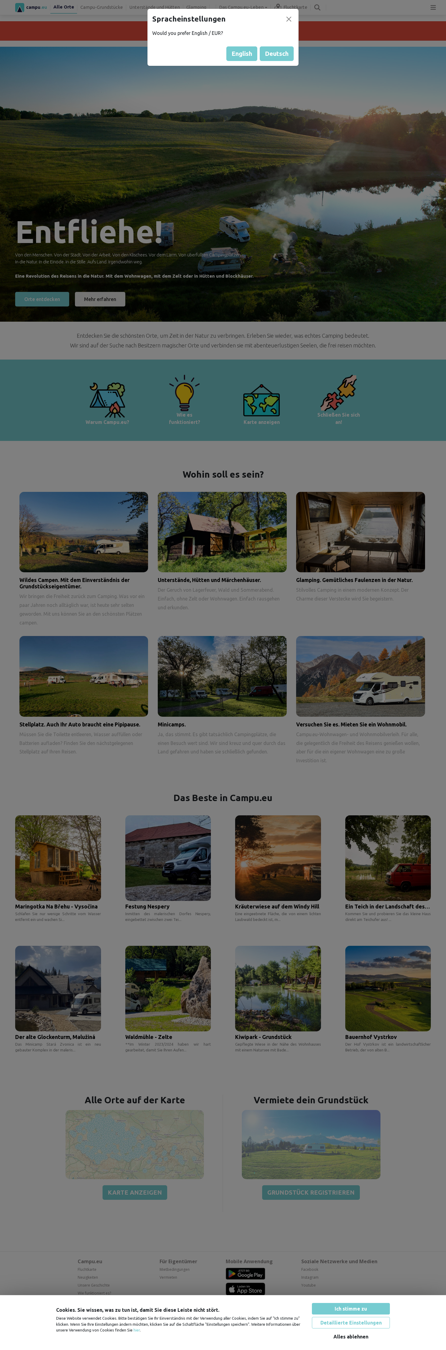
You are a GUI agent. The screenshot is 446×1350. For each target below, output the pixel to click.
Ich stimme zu (351, 1308)
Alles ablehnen (350, 1336)
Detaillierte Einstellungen (351, 1322)
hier (136, 1330)
